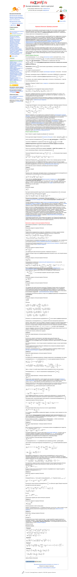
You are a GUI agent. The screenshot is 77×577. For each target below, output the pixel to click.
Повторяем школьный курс (17, 33)
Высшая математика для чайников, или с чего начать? (17, 32)
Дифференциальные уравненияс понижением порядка (16, 71)
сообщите (18, 101)
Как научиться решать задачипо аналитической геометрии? (16, 49)
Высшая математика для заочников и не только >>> (46, 564)
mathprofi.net (46, 10)
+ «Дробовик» (13, 25)
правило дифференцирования (43, 241)
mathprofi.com (46, 8)
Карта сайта (14, 56)
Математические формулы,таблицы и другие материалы (17, 18)
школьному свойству (52, 432)
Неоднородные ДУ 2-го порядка (16, 73)
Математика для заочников (16, 15)
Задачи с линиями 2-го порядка (16, 52)
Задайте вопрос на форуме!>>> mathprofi (16, 92)
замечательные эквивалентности (41, 130)
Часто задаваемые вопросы (16, 96)
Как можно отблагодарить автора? (46, 567)
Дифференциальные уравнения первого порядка (16, 62)
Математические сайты (15, 21)
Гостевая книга (13, 97)
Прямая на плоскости (14, 45)
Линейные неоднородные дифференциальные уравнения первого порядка (16, 66)
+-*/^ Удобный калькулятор (16, 23)
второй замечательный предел (33, 215)
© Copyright (27, 572)
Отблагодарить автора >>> (16, 98)
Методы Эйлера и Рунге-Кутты (16, 80)
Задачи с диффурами (14, 79)
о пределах (45, 83)
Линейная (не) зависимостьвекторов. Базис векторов (15, 39)
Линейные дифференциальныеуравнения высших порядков (16, 75)
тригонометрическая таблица (46, 291)
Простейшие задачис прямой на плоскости (14, 47)
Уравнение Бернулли (14, 69)
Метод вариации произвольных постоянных (15, 77)
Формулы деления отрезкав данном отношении (15, 44)
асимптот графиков (36, 203)
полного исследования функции (51, 202)
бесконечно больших (47, 136)
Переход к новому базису (15, 40)
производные (55, 120)
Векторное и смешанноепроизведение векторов (14, 42)
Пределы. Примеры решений (54, 40)
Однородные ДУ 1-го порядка (15, 63)
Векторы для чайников (14, 36)
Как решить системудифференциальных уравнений (16, 78)
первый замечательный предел (54, 214)
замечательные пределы (53, 243)
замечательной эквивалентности (47, 262)
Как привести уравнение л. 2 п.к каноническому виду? (16, 54)
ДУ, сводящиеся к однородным (16, 64)
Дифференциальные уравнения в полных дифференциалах (16, 68)
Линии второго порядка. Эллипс (16, 50)
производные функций (49, 71)
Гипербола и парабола (14, 51)
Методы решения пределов (45, 41)
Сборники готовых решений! (17, 88)
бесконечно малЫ (48, 56)
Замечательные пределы (32, 41)
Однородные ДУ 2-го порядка (15, 72)
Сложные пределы (41, 244)
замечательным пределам (37, 123)
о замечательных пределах (39, 99)
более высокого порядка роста (49, 179)
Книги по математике (15, 19)
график (51, 182)
